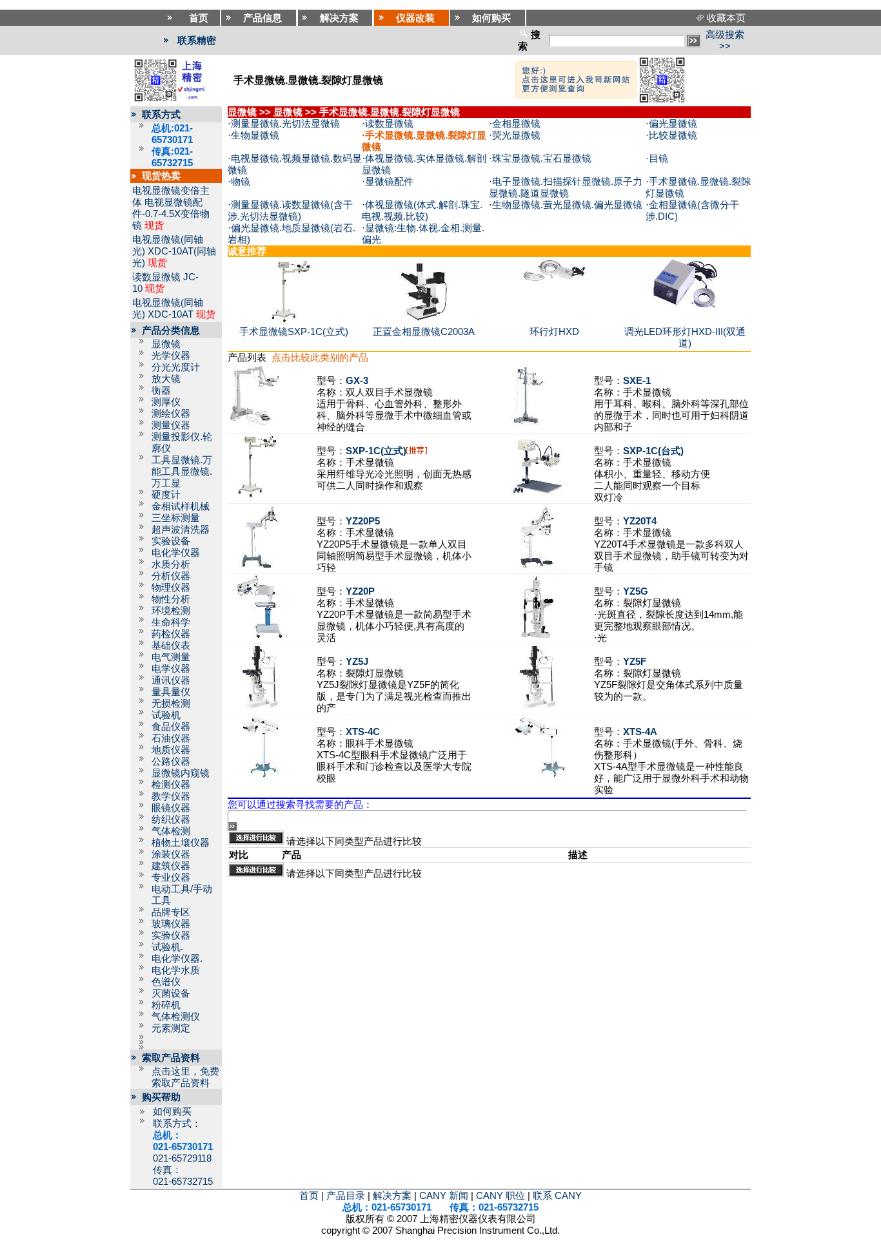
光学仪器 (171, 355)
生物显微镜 (255, 135)
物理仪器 (171, 587)
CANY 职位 (500, 1196)
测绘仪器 (171, 413)
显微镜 (166, 344)
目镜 (658, 158)
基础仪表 (171, 645)
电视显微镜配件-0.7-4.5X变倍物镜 (171, 214)
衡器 (161, 390)
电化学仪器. (177, 959)
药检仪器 (171, 634)
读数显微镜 (156, 277)
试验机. (167, 947)
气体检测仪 (176, 1016)
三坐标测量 (176, 518)
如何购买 (172, 1111)
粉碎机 (166, 1005)
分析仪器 (171, 576)
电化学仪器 (176, 553)
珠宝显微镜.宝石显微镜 (541, 158)
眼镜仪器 (171, 808)
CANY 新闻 (443, 1196)
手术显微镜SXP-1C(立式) (293, 332)
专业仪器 (171, 877)
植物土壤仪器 (181, 843)
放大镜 (166, 379)
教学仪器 (171, 796)
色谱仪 (166, 982)
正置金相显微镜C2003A (424, 332)
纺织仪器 (171, 819)
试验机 (166, 715)
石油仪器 (171, 738)
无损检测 (171, 703)
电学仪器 (171, 669)
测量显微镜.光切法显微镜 (285, 124)
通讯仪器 (171, 680)
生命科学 (171, 622)
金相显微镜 (516, 124)
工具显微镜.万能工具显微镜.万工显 (182, 471)
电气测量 (171, 657)
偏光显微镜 (673, 124)
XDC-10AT (170, 314)
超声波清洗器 (181, 529)
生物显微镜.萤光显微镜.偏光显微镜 (567, 205)
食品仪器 (171, 727)
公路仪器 (171, 761)
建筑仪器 (171, 866)
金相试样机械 (181, 506)
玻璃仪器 (171, 924)
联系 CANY (557, 1196)
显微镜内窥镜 (181, 773)
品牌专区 (171, 912)
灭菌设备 (171, 993)
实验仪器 (171, 935)
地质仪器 (171, 750)
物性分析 (171, 599)
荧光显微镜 (516, 135)
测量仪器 (171, 425)
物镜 (240, 182)
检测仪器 (171, 785)
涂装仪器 (171, 854)
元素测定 (171, 1028)
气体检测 (171, 831)
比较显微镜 (673, 135)
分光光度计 (176, 367)
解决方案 (392, 1196)
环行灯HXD (554, 332)
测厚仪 (166, 402)
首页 (309, 1196)
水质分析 (171, 564)
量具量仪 (171, 692)
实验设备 (171, 541)
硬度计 (166, 495)
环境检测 (171, 611)
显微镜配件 (389, 182)
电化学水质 (176, 970)
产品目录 (345, 1196)
